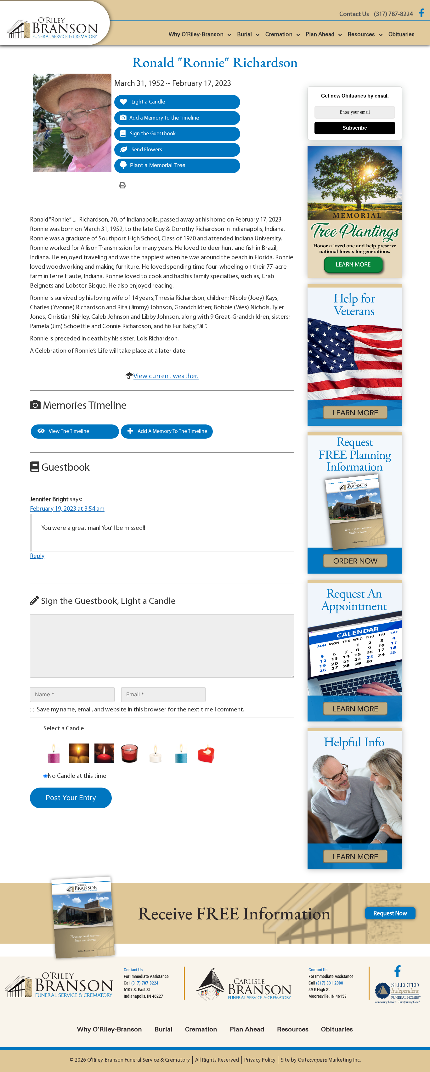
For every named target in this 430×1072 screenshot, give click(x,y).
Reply (37, 556)
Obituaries (401, 34)
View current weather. (166, 376)
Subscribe (354, 128)
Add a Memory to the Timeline (164, 118)
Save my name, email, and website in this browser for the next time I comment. (140, 710)
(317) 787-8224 (144, 982)
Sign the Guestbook (152, 134)
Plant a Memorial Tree (157, 165)
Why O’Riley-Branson (196, 34)
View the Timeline (68, 431)
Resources (361, 34)
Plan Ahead (320, 34)
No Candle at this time (77, 776)
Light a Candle (147, 102)
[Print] (122, 186)
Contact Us (133, 969)
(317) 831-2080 (329, 982)
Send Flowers (146, 150)
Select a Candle (63, 729)
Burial (244, 34)
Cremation (278, 34)
